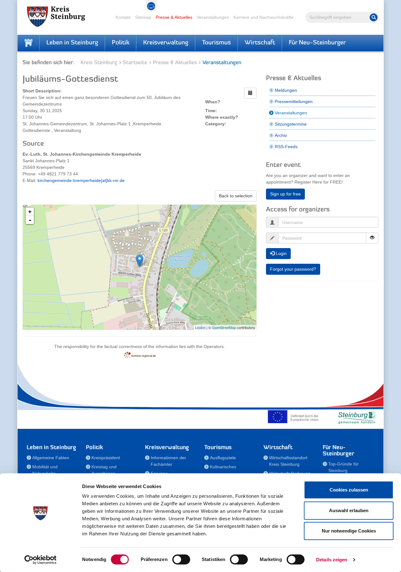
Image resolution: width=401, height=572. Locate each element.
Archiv (281, 135)
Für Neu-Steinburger (317, 43)
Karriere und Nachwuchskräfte (263, 17)
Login (280, 253)
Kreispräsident (105, 457)
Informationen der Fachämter (168, 461)
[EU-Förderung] (294, 416)
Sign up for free (285, 193)
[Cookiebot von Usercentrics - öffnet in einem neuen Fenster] (40, 559)
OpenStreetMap (224, 327)
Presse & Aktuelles (174, 17)
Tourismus (216, 43)
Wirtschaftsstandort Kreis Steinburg (288, 461)
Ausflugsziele (223, 457)
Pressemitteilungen (294, 101)
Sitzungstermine (291, 124)
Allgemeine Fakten (50, 457)
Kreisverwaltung (165, 43)
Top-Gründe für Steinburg (343, 467)
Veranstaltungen (213, 17)
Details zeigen (331, 559)
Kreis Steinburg (99, 62)
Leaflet (200, 327)
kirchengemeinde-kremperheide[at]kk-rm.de (81, 180)
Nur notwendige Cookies (349, 530)
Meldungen (286, 90)
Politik (120, 43)
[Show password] (372, 237)
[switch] (181, 559)
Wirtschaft (260, 43)
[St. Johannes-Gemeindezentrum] (139, 260)
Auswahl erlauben (348, 510)
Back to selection (236, 195)
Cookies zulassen (349, 489)
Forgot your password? (293, 269)
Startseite (135, 62)
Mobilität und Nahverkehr (45, 470)
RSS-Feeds (286, 146)
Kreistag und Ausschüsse (104, 470)
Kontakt (123, 17)
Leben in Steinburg (72, 43)
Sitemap (143, 17)
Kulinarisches (223, 466)
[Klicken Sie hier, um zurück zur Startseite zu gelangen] (28, 43)
